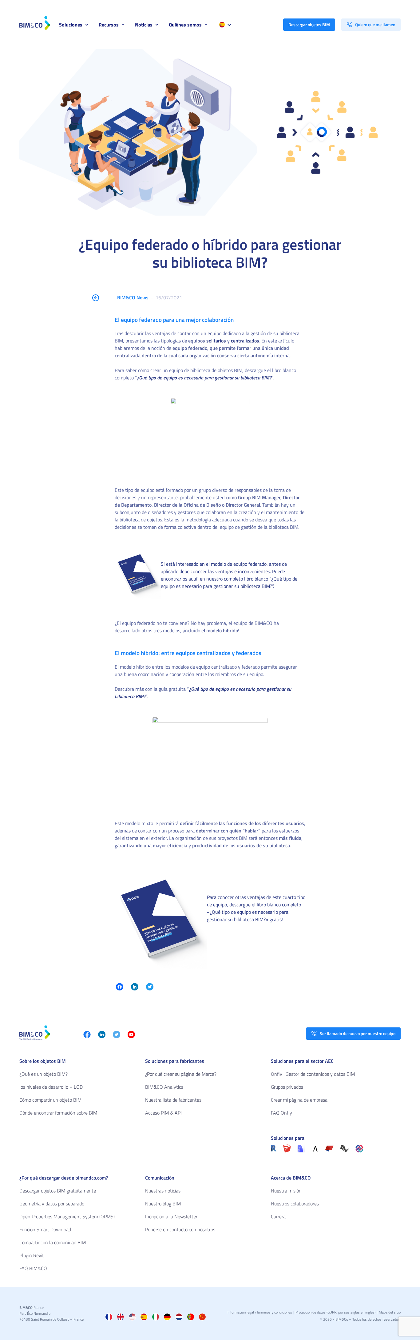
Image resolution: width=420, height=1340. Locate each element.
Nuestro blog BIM (163, 1203)
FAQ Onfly (281, 1112)
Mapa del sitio (390, 1312)
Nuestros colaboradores (295, 1203)
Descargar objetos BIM (309, 24)
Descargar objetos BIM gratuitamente (57, 1190)
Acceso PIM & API (163, 1112)
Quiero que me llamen (375, 24)
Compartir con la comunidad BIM (52, 1242)
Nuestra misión (286, 1190)
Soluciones (70, 24)
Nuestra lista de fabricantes (173, 1099)
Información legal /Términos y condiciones (260, 1312)
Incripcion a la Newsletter (171, 1216)
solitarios (215, 340)
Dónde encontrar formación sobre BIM (58, 1112)
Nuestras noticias (162, 1190)
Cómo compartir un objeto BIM (50, 1099)
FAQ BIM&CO (33, 1268)
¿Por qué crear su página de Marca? (180, 1074)
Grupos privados (287, 1087)
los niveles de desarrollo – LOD (51, 1087)
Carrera (278, 1216)
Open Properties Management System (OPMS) (67, 1216)
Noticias (144, 24)
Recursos (109, 24)
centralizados (245, 340)
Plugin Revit (31, 1255)
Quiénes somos (185, 24)
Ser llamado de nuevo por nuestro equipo (357, 1033)
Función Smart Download (45, 1229)
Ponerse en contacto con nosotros (180, 1229)
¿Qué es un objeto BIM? (43, 1074)
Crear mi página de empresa (299, 1099)
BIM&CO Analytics (164, 1087)
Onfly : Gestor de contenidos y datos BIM (313, 1074)
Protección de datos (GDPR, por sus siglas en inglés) (335, 1312)
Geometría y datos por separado (51, 1203)
